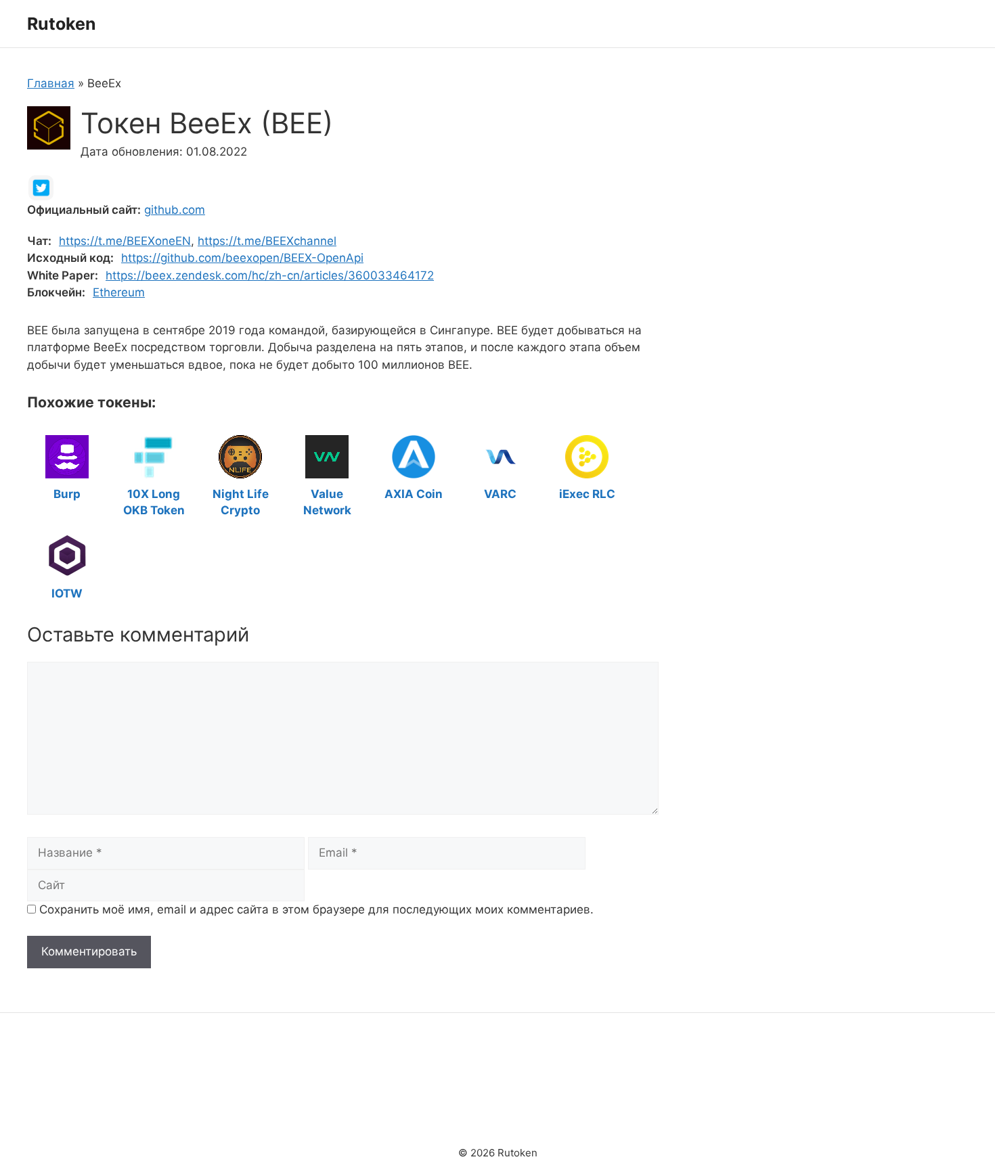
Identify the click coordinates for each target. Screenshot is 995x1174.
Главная (50, 83)
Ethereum (119, 292)
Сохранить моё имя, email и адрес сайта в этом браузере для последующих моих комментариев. (316, 909)
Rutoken (61, 24)
